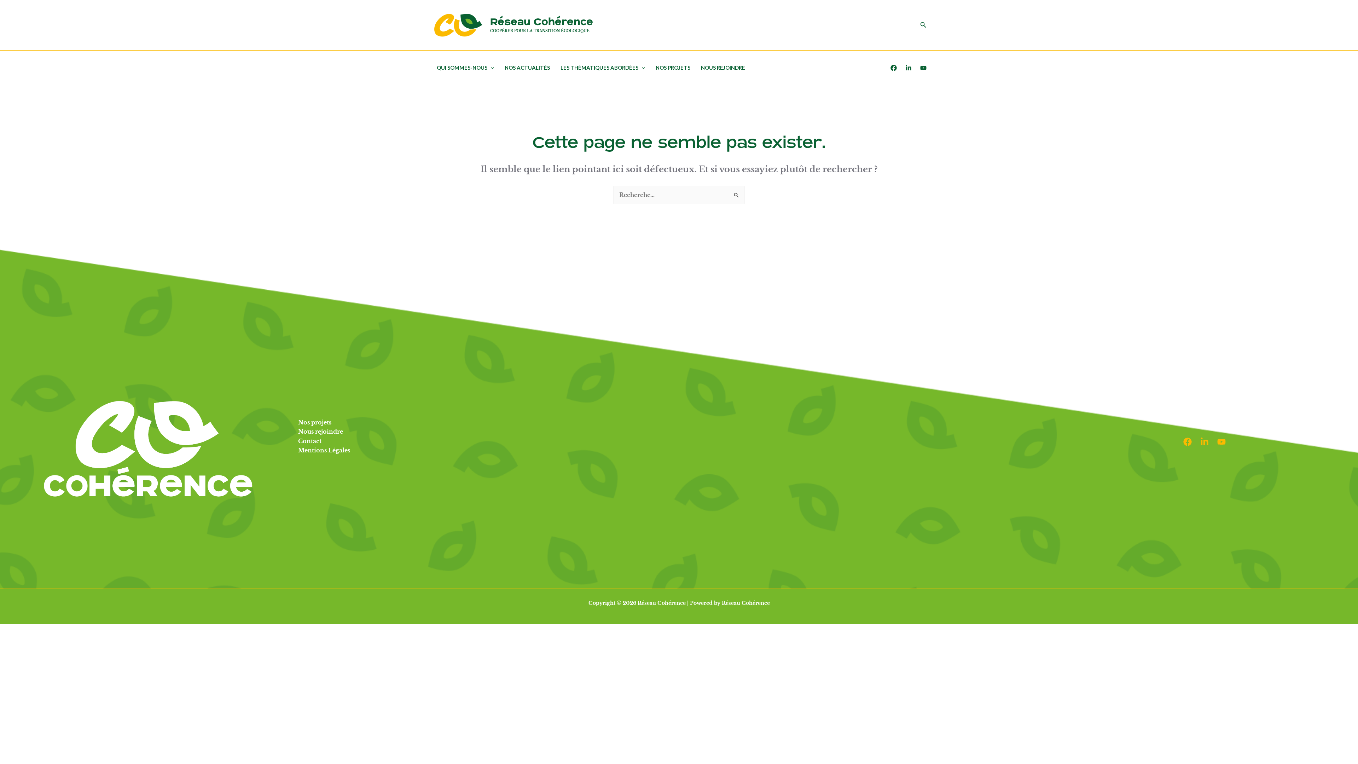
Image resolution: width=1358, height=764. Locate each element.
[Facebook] (893, 68)
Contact (309, 441)
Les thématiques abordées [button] (599, 67)
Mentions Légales (324, 450)
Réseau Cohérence (541, 22)
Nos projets (673, 67)
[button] (923, 25)
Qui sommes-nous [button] (462, 67)
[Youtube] (923, 68)
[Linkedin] (1204, 442)
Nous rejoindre (723, 67)
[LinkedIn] (908, 68)
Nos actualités (527, 67)
